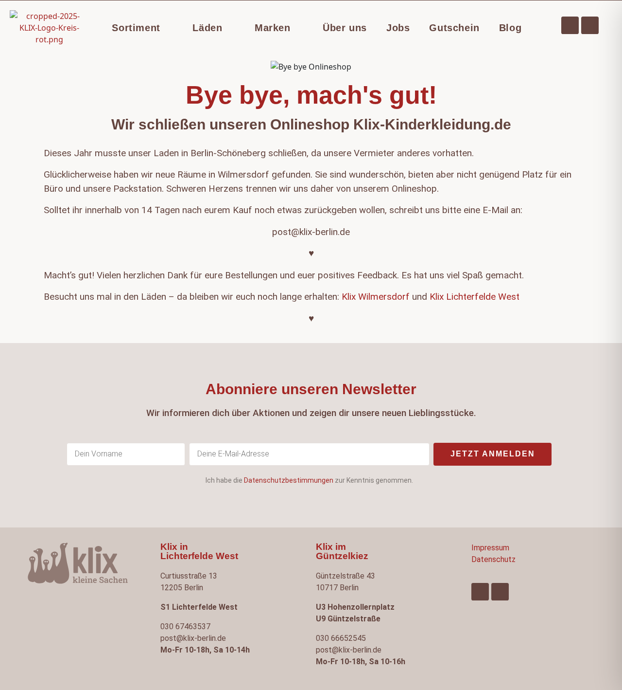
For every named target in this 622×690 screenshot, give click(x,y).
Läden (207, 27)
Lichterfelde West (482, 296)
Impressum (490, 547)
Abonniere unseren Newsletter (311, 389)
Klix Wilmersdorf (374, 296)
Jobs (398, 27)
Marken (273, 27)
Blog (510, 27)
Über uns (345, 27)
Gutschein (454, 27)
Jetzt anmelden (492, 454)
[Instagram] (590, 25)
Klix (437, 296)
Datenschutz (493, 559)
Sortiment (136, 27)
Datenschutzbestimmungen (288, 480)
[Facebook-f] (570, 25)
